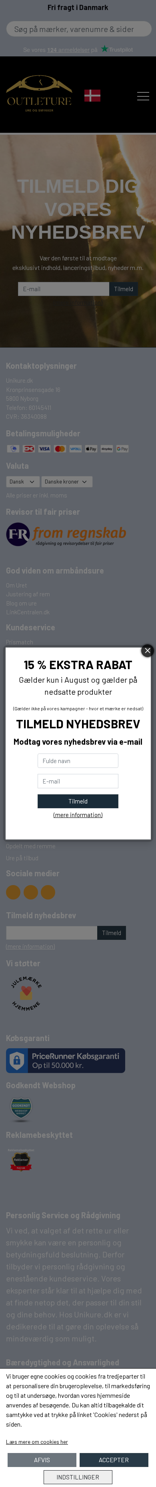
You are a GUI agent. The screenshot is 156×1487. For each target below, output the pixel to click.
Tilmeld (78, 801)
